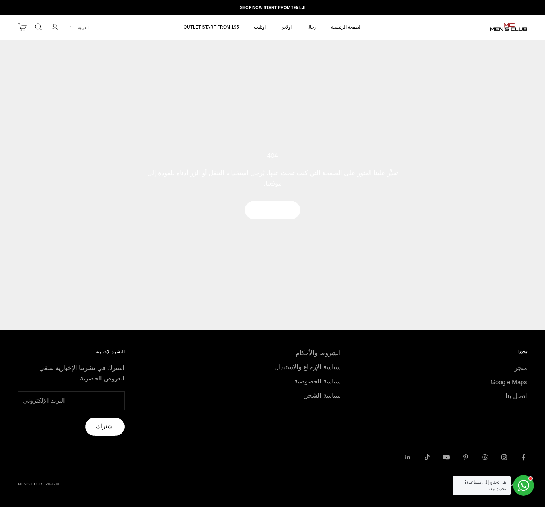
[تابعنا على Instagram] (504, 457)
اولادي (286, 27)
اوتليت (260, 27)
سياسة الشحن (322, 395)
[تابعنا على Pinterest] (465, 457)
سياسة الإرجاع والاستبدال (307, 367)
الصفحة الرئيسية (346, 27)
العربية (83, 27)
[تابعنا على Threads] (485, 457)
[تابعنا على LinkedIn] (408, 457)
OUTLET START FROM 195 (211, 27)
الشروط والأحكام (318, 353)
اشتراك (105, 426)
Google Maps (509, 382)
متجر (521, 368)
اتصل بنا (516, 396)
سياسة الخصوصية (317, 381)
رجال (311, 27)
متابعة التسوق (272, 210)
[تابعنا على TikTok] (427, 457)
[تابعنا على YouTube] (446, 457)
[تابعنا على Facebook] (523, 457)
